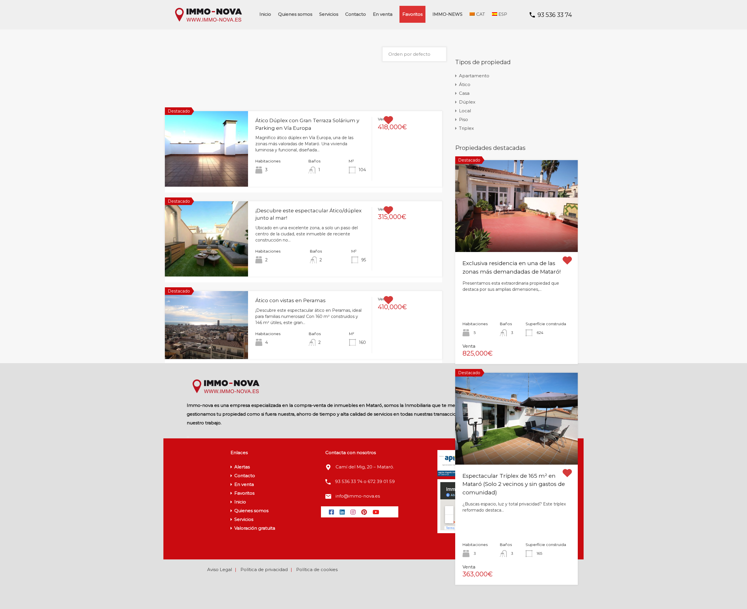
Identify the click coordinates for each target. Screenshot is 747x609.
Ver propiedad (206, 171)
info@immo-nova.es (358, 496)
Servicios (328, 14)
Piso (463, 119)
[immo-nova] (208, 21)
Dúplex (467, 102)
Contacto (355, 14)
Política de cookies (317, 569)
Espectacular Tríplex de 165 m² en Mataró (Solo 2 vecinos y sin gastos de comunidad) (513, 484)
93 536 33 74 (554, 14)
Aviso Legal (219, 569)
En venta (382, 14)
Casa (464, 93)
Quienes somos (295, 14)
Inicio (265, 14)
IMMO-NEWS (447, 14)
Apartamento (474, 75)
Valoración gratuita (254, 528)
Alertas (242, 467)
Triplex (466, 128)
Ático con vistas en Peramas (290, 300)
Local (465, 110)
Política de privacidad (264, 569)
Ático (464, 84)
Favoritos (412, 14)
